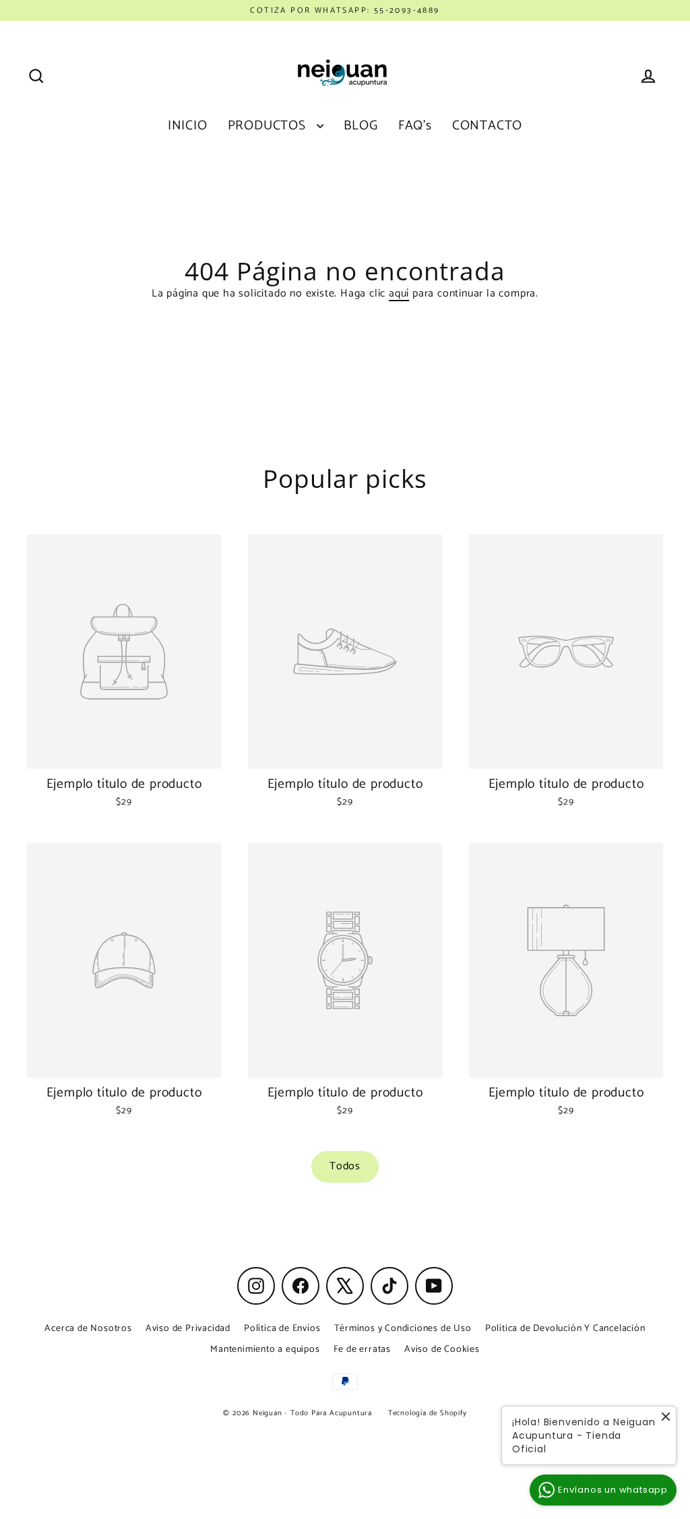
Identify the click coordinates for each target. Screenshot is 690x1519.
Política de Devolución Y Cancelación (565, 1328)
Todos (345, 1166)
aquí (399, 293)
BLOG (361, 126)
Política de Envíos (282, 1328)
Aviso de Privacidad (188, 1328)
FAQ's (415, 126)
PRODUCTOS (269, 126)
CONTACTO (487, 126)
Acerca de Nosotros (87, 1328)
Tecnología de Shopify (427, 1413)
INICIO (188, 126)
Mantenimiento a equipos (264, 1349)
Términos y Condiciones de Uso (403, 1328)
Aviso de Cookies (442, 1349)
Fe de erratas (362, 1349)
